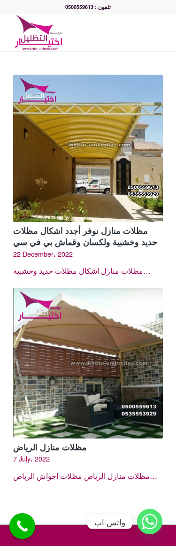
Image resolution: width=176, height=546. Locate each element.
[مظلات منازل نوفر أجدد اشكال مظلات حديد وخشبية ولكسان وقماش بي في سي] (88, 148)
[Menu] (158, 32)
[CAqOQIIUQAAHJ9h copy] (73, 32)
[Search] (137, 32)
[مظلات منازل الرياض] (88, 362)
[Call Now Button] (22, 526)
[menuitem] (137, 32)
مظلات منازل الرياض (50, 447)
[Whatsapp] (149, 521)
